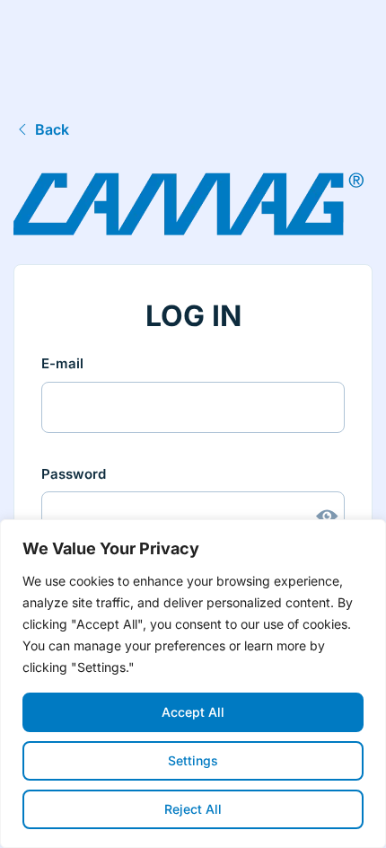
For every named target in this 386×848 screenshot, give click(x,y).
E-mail (62, 363)
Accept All (193, 712)
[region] (193, 683)
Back (52, 129)
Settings (193, 760)
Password (73, 473)
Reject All (193, 809)
